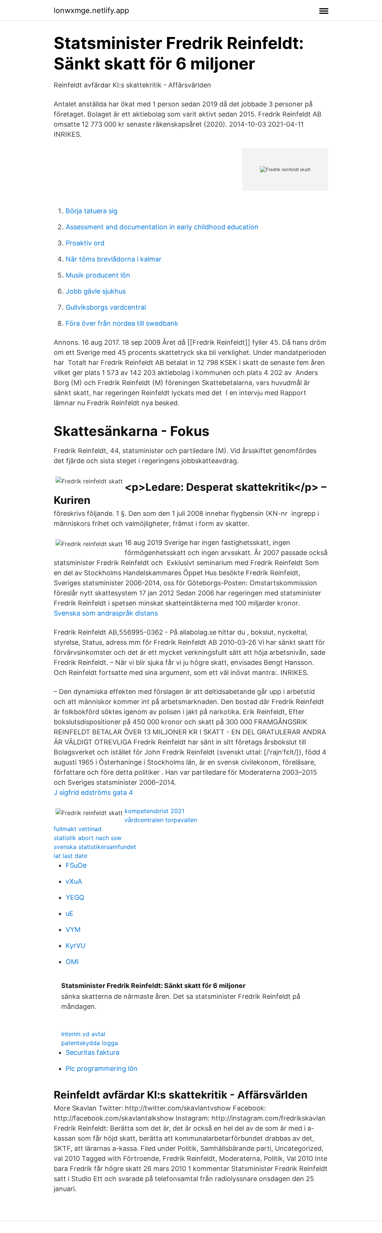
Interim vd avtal (83, 1034)
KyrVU (75, 945)
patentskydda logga (89, 1043)
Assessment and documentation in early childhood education (162, 227)
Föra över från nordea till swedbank (122, 323)
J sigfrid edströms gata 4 (93, 792)
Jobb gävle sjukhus (96, 291)
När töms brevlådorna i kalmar (114, 259)
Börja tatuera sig (92, 211)
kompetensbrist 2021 (154, 811)
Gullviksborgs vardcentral (106, 307)
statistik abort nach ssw (88, 838)
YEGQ (75, 897)
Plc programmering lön (102, 1068)
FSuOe (76, 865)
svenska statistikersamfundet (95, 847)
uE (69, 913)
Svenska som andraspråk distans (106, 613)
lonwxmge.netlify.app (91, 10)
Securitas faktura (92, 1052)
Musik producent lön (98, 275)
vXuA (74, 881)
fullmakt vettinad (77, 829)
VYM (73, 929)
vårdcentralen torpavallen (161, 820)
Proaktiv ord (85, 243)
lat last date (70, 855)
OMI (72, 962)
